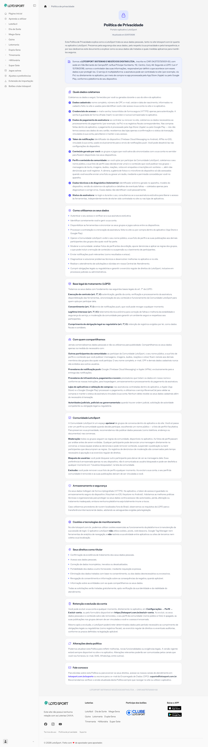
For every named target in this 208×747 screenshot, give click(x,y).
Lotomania (97, 716)
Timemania (90, 721)
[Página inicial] (45, 6)
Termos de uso (50, 732)
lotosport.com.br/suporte (80, 676)
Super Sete (115, 721)
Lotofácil (89, 711)
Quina (88, 716)
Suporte (83, 732)
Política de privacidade (68, 732)
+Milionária (103, 721)
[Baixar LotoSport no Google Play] (175, 715)
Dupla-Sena (110, 716)
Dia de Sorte (101, 711)
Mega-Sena (114, 711)
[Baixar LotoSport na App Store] (174, 708)
